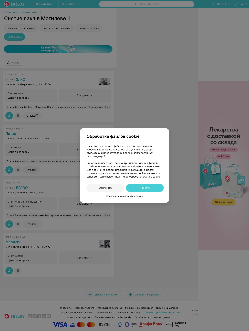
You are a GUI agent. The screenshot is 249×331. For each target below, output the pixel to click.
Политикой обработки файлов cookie (138, 176)
